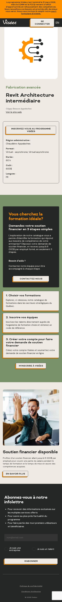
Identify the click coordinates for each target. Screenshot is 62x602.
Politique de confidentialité (31, 586)
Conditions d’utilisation (31, 592)
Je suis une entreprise (15, 549)
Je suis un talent (45, 549)
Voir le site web (14, 112)
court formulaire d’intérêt (39, 12)
